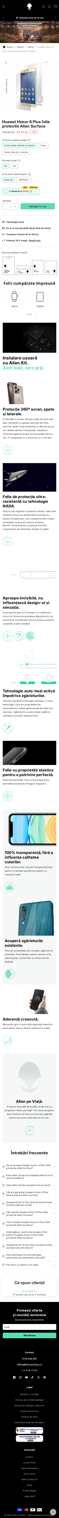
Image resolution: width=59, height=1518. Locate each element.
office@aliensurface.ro (29, 1364)
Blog (29, 1485)
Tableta (40, 306)
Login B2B (29, 1496)
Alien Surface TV (29, 1479)
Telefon (20, 47)
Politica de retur (29, 1416)
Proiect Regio (29, 1490)
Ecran (43, 145)
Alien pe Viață (24, 1110)
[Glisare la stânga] (23, 314)
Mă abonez (30, 1335)
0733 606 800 (29, 1358)
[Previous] (3, 18)
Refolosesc (24, 179)
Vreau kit (8, 179)
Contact (29, 1456)
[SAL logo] (29, 1431)
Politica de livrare (29, 1411)
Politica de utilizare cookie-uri (29, 1405)
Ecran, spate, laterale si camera (19, 145)
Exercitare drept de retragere (29, 1422)
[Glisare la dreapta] (36, 314)
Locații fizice (29, 1462)
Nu (5, 166)
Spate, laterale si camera (16, 152)
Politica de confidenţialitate (29, 1399)
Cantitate (6, 200)
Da (14, 166)
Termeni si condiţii (29, 1394)
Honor (31, 47)
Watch (15, 306)
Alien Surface (19, 1515)
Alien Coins (29, 1473)
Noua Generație (29, 1468)
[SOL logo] (29, 1439)
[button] (3, 7)
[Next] (56, 18)
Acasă (10, 47)
